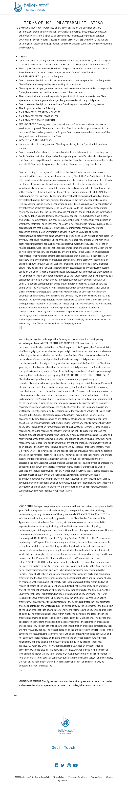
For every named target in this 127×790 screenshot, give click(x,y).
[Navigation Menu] (111, 7)
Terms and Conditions (77, 777)
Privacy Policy (58, 777)
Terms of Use (96, 777)
